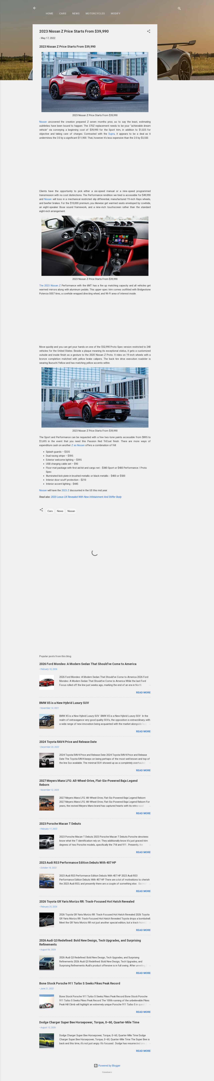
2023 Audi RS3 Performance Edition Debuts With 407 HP (77, 862)
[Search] (179, 9)
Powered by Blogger (109, 1065)
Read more (143, 692)
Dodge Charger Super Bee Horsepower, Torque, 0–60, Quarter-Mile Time (89, 1022)
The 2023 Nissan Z (50, 285)
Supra (111, 133)
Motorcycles (95, 13)
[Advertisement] (170, 74)
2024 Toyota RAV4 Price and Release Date (68, 742)
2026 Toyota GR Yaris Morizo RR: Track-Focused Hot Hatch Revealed (86, 901)
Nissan (43, 121)
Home (49, 13)
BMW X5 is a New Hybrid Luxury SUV (64, 703)
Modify (115, 13)
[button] (149, 31)
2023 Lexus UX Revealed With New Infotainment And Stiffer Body (86, 496)
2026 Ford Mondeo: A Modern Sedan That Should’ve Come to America (87, 664)
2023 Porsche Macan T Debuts (60, 823)
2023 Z (65, 490)
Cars (62, 13)
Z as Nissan (78, 445)
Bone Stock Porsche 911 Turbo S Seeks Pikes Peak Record (79, 983)
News (76, 13)
